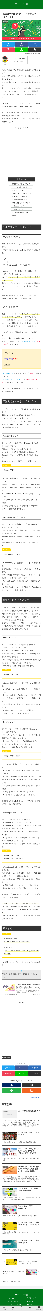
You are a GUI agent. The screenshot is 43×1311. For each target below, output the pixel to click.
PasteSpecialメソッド (21, 212)
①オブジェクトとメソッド (21, 184)
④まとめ (15, 215)
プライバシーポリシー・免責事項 (21, 1304)
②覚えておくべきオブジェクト (22, 193)
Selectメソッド (19, 206)
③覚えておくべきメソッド (21, 203)
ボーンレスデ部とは (11, 1301)
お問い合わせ (31, 1301)
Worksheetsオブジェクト (22, 199)
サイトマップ (31, 1298)
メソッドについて (20, 190)
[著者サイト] (11, 1085)
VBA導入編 (7, 1057)
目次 (18, 179)
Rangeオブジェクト (20, 196)
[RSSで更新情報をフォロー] (31, 1090)
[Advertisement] (21, 151)
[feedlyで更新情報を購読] (11, 1090)
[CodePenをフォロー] (31, 1085)
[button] (38, 624)
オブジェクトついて (20, 187)
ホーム (11, 1298)
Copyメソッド (18, 209)
